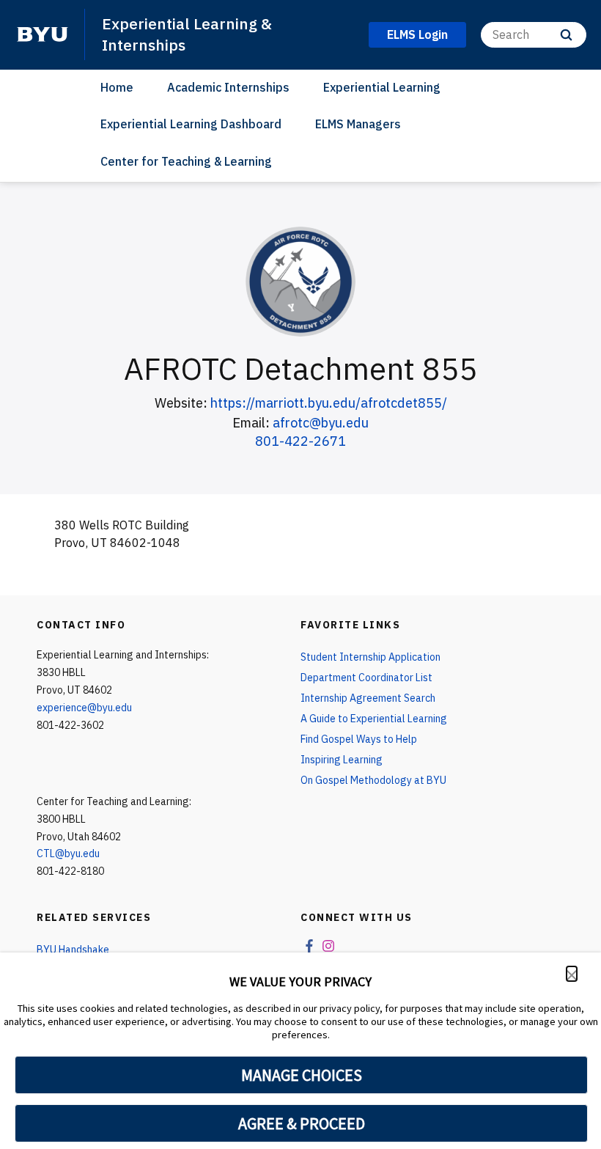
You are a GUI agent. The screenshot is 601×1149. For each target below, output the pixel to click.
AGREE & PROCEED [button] (301, 1123)
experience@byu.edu (84, 707)
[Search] (566, 35)
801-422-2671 (300, 441)
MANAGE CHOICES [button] (301, 1075)
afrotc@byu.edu (321, 422)
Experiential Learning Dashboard (190, 124)
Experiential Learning (381, 87)
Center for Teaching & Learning (186, 161)
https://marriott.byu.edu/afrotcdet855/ (328, 402)
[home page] (42, 34)
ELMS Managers (358, 124)
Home (116, 87)
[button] (572, 973)
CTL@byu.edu (68, 853)
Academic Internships (228, 87)
